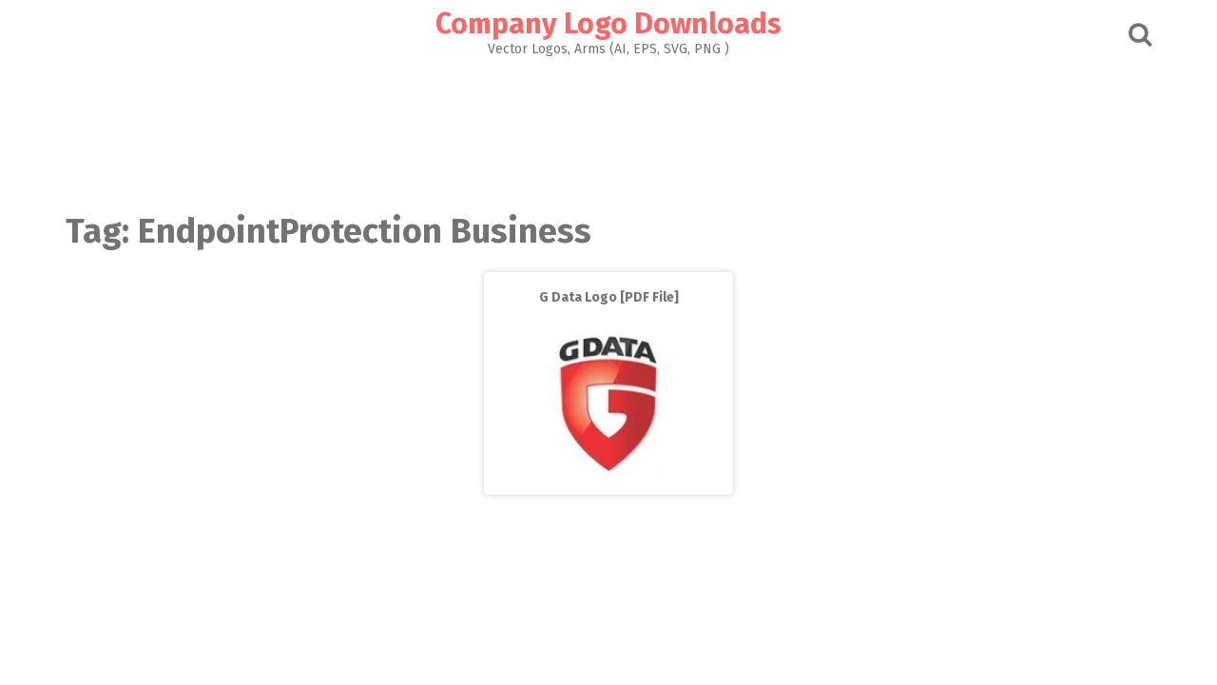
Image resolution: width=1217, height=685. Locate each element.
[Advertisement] (608, 129)
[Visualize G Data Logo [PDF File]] (608, 481)
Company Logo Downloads (608, 24)
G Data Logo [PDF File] (609, 297)
